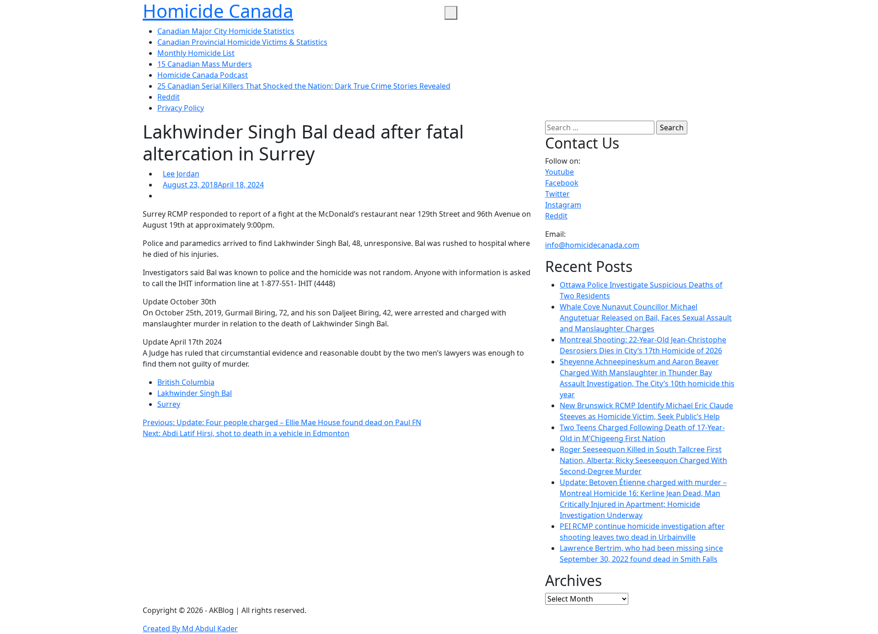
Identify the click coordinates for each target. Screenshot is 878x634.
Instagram (563, 205)
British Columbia (185, 382)
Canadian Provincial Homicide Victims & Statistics (242, 42)
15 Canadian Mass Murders (204, 64)
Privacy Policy (180, 108)
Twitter (557, 194)
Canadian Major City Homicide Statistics (225, 31)
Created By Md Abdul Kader (190, 628)
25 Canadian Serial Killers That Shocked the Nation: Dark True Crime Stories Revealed (303, 86)
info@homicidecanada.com (592, 245)
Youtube (559, 172)
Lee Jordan (181, 174)
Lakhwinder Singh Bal (194, 393)
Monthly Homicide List (196, 53)
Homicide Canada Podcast (202, 75)
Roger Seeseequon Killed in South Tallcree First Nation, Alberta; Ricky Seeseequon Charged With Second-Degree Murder (643, 460)
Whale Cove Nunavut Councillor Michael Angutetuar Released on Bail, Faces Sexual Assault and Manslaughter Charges (646, 318)
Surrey (168, 404)
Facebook (561, 183)
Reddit (168, 97)
